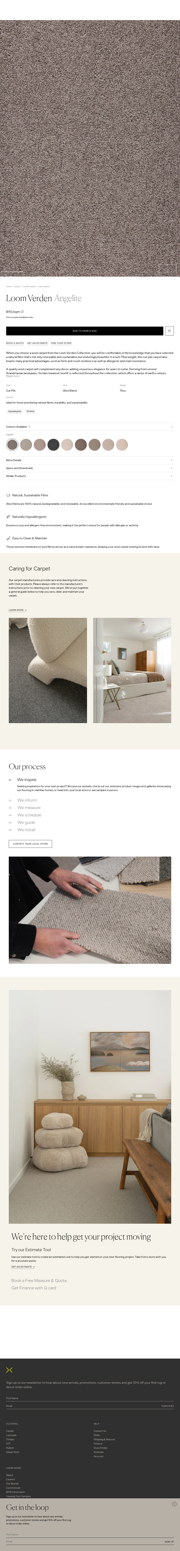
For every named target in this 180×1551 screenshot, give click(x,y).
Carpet (17, 286)
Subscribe (167, 1406)
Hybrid (9, 1447)
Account (98, 1456)
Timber (10, 1439)
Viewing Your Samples (18, 1496)
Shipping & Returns (104, 1439)
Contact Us (100, 1431)
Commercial (13, 1487)
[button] (163, 268)
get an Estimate (37, 343)
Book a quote (15, 343)
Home (8, 286)
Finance (98, 1443)
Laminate (11, 1435)
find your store (61, 343)
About (9, 1475)
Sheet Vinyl (12, 1452)
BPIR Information (15, 1492)
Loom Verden (44, 286)
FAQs (97, 1435)
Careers (10, 1479)
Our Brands (12, 1483)
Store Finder (100, 1447)
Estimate (99, 1452)
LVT (8, 1443)
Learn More (16, 610)
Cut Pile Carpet (29, 286)
